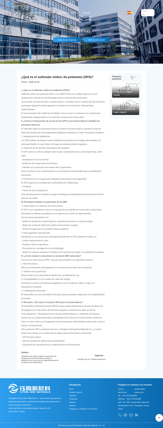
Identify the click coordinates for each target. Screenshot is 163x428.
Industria (48, 13)
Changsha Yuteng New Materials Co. (75, 329)
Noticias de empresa (67, 40)
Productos (61, 13)
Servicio (74, 13)
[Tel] (120, 415)
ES (132, 13)
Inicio (18, 13)
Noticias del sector (96, 40)
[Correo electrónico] (131, 415)
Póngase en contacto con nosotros (31, 21)
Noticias (86, 13)
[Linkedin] (136, 415)
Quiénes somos (33, 13)
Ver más (133, 78)
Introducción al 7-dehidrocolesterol (91, 359)
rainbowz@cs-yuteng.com (140, 390)
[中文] (138, 12)
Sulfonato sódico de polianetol (35, 94)
